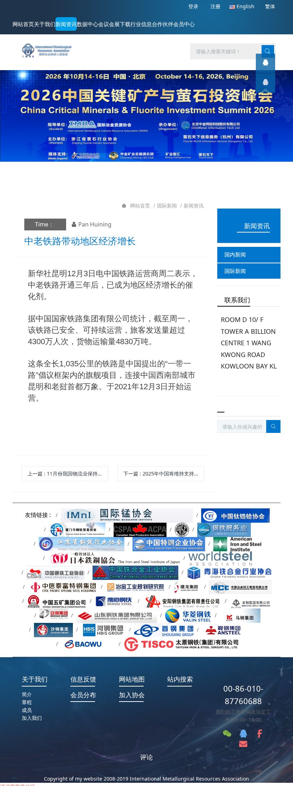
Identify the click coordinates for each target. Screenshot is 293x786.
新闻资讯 (194, 205)
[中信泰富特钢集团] (63, 586)
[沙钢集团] (53, 629)
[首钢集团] (164, 629)
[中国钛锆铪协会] (235, 515)
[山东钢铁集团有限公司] (116, 615)
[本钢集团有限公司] (251, 600)
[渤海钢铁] (115, 600)
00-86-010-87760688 (243, 694)
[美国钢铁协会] (237, 543)
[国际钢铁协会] (220, 558)
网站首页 (23, 24)
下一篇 (163, 473)
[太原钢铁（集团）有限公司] (181, 643)
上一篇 (68, 473)
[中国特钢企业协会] (169, 543)
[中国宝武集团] (88, 643)
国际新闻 (167, 205)
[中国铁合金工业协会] (135, 572)
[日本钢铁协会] (114, 558)
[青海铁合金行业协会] (230, 572)
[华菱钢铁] (188, 615)
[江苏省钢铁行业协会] (81, 543)
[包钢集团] (53, 615)
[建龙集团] (187, 586)
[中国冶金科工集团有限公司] (240, 586)
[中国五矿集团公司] (56, 600)
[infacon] (265, 83)
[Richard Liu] (265, 63)
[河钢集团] (103, 629)
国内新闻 (235, 254)
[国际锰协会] (127, 515)
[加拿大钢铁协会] (140, 529)
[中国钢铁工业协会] (55, 572)
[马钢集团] (240, 615)
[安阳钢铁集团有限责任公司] (182, 600)
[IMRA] (49, 46)
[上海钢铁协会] (224, 529)
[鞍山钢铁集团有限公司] (234, 629)
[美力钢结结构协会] (182, 529)
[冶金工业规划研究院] (135, 586)
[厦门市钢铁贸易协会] (77, 529)
